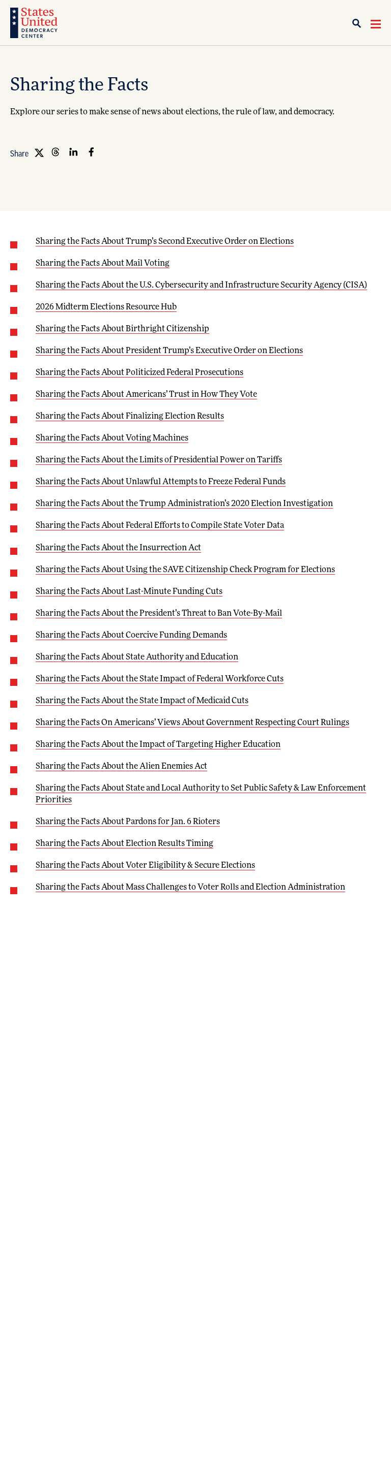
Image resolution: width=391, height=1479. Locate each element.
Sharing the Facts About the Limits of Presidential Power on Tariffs (159, 460)
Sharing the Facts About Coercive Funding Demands (131, 636)
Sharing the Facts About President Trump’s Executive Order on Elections (169, 351)
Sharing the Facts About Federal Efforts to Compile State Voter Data (160, 526)
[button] (360, 23)
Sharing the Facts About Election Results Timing (124, 844)
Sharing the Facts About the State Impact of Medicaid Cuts (142, 701)
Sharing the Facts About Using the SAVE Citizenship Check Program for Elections (185, 570)
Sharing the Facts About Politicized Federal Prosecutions (139, 373)
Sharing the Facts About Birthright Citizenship (122, 329)
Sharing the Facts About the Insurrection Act (118, 548)
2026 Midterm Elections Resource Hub (106, 307)
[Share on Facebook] (91, 152)
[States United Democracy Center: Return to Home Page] (34, 23)
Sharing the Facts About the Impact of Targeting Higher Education (158, 745)
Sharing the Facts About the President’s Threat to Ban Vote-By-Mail (159, 614)
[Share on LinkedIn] (73, 152)
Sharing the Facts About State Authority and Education (137, 657)
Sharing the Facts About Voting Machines (112, 438)
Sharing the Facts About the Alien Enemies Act (121, 767)
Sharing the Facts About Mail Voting (103, 264)
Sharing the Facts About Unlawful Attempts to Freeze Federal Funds (161, 482)
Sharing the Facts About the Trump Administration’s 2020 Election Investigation (184, 504)
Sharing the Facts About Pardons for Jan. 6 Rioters (128, 822)
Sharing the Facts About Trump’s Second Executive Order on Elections (165, 242)
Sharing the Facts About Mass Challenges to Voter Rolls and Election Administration (190, 888)
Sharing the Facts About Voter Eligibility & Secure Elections (145, 866)
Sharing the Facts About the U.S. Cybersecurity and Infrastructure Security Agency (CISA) (201, 285)
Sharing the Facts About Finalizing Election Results (130, 417)
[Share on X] (37, 151)
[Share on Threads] (55, 151)
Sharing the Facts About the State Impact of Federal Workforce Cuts (160, 679)
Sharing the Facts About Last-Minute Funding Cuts (129, 592)
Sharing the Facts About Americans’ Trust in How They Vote (146, 395)
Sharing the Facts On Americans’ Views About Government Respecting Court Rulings (192, 723)
